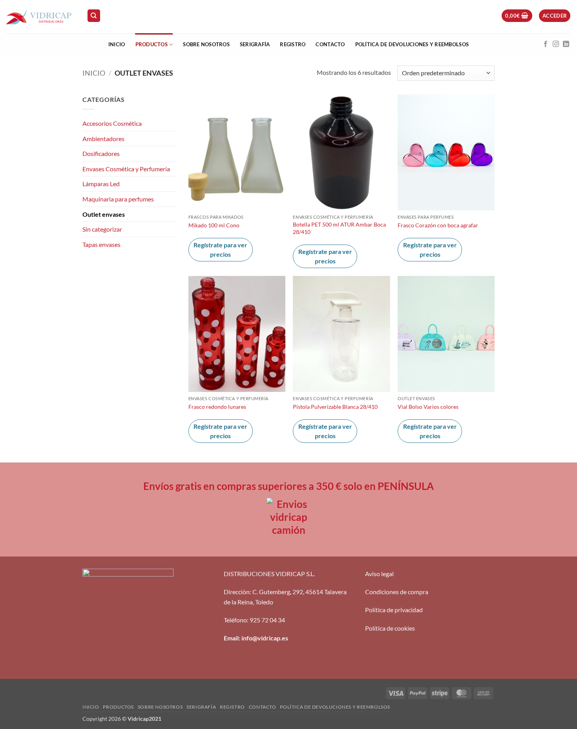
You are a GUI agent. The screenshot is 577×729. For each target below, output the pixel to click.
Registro (292, 44)
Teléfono (235, 620)
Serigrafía (255, 44)
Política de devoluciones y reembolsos (412, 44)
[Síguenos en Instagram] (556, 44)
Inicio (116, 44)
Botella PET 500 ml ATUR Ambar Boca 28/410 (339, 228)
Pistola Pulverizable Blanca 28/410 (335, 406)
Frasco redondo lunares (217, 406)
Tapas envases (101, 244)
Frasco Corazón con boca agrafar (438, 225)
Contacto (330, 44)
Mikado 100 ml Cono (213, 225)
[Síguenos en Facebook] (545, 44)
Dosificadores (101, 153)
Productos (151, 44)
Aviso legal (379, 573)
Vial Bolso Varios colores (428, 406)
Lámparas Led (101, 183)
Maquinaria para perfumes (118, 199)
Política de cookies (390, 628)
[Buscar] (94, 15)
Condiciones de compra (396, 591)
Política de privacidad (394, 609)
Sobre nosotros (206, 44)
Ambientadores (103, 138)
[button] (517, 15)
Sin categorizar (102, 229)
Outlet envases (103, 214)
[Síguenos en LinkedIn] (566, 44)
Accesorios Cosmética (112, 123)
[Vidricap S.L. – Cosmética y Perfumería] (40, 16)
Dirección (237, 591)
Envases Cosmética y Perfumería (126, 168)
